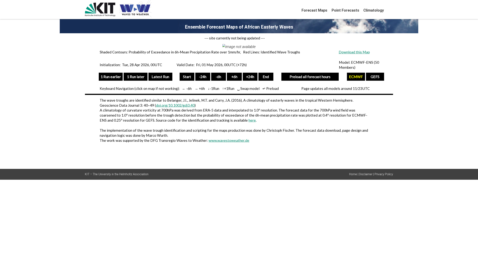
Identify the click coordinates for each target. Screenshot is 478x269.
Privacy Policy (384, 174)
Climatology (373, 10)
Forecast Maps (314, 10)
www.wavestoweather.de (229, 140)
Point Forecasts (345, 10)
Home (353, 174)
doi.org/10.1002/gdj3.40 (175, 105)
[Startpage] (391, 10)
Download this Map (354, 52)
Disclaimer (366, 174)
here (252, 120)
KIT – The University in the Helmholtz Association (116, 174)
